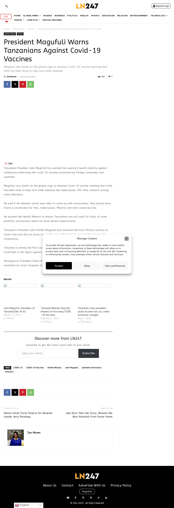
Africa (31, 29)
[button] (126, 238)
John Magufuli (71, 368)
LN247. (81, 503)
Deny (87, 265)
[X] (15, 84)
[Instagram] (91, 498)
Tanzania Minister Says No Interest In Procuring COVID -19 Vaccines (56, 311)
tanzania (9, 372)
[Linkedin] (106, 498)
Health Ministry (54, 368)
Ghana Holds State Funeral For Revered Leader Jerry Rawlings (28, 415)
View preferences (115, 265)
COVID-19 (17, 368)
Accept (59, 265)
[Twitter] (83, 498)
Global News (18, 29)
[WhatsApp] (30, 84)
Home (6, 29)
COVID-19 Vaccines (35, 368)
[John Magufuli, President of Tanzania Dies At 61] (20, 293)
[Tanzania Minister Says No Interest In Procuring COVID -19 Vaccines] (57, 293)
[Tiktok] (98, 498)
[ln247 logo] (87, 6)
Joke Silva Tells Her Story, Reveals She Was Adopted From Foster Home (89, 415)
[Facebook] (7, 84)
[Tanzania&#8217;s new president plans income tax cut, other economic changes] (94, 293)
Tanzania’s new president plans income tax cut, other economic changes (93, 311)
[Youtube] (68, 498)
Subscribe (88, 353)
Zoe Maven (11, 77)
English (24, 505)
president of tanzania (91, 368)
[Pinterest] (22, 84)
